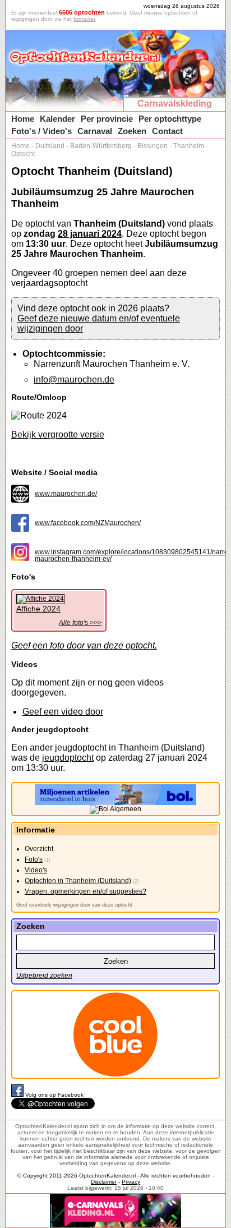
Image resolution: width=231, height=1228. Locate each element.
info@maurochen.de (74, 379)
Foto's (34, 859)
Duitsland (49, 146)
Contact (167, 131)
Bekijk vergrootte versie (57, 434)
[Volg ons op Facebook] (18, 1095)
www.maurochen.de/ (66, 494)
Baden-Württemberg (101, 146)
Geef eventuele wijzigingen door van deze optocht (74, 905)
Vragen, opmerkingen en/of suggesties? (85, 891)
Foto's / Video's (41, 131)
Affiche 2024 (38, 608)
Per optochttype (169, 118)
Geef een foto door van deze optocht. (84, 645)
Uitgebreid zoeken (44, 975)
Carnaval (94, 131)
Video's (36, 870)
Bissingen (152, 146)
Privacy (131, 1182)
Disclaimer (104, 1182)
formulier (84, 19)
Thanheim (188, 146)
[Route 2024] (39, 416)
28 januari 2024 (90, 233)
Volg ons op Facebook (54, 1095)
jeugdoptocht (68, 757)
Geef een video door (62, 711)
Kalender (57, 118)
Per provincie (107, 118)
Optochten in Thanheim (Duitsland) (78, 881)
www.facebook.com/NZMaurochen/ (88, 523)
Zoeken (132, 131)
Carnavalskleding (174, 103)
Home (22, 118)
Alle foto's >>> (80, 623)
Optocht (23, 154)
